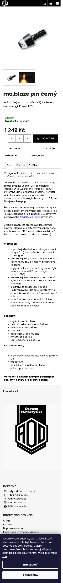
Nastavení (30, 564)
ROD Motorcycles (17, 506)
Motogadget (22, 121)
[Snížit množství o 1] (12, 138)
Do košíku (48, 138)
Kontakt (7, 524)
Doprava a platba (13, 528)
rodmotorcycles (17, 498)
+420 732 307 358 (18, 495)
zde (4, 556)
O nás (6, 520)
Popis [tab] (10, 165)
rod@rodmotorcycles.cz (21, 491)
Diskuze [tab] (20, 165)
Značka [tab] (33, 165)
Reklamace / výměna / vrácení (21, 532)
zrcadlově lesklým (30, 217)
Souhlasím (30, 575)
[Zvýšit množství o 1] (27, 138)
